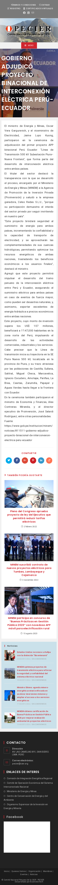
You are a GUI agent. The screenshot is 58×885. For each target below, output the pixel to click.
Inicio (6, 871)
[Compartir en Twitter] (9, 460)
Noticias (34, 874)
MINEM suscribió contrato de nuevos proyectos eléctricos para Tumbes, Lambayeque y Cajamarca (29, 570)
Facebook (14, 817)
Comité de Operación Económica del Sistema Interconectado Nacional (28, 785)
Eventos (24, 874)
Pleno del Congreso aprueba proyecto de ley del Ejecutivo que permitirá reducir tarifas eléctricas (29, 516)
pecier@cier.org (20, 763)
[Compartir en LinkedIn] (41, 460)
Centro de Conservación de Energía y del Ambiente (26, 798)
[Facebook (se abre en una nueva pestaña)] (24, 13)
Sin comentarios (39, 659)
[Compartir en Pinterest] (33, 460)
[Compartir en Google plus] (25, 460)
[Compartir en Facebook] (17, 460)
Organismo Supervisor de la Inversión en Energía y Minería (26, 806)
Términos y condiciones (23, 5)
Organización (34, 871)
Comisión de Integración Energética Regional (29, 778)
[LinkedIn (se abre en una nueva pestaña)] (28, 13)
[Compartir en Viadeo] (49, 460)
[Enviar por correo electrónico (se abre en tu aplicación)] (33, 12)
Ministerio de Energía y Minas (22, 791)
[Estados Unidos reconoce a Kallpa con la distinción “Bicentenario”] (9, 655)
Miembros (47, 871)
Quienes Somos (18, 871)
